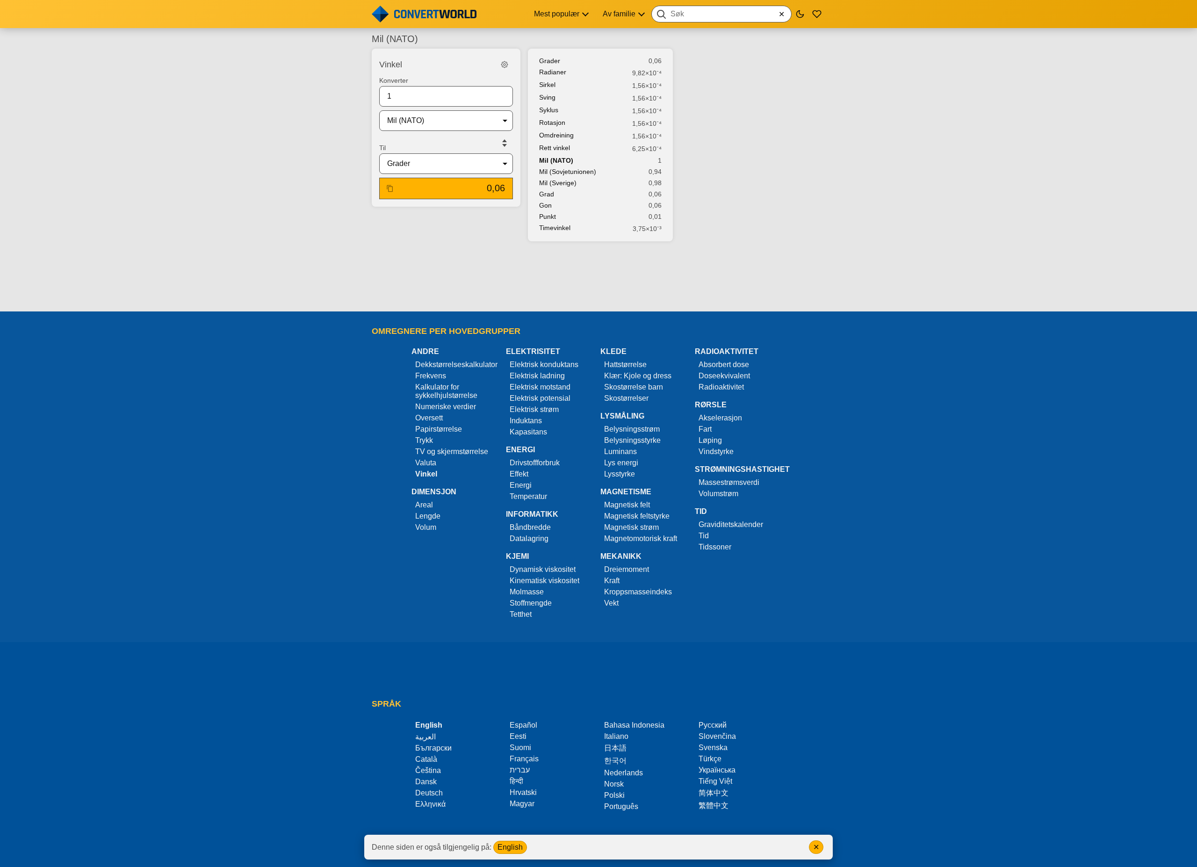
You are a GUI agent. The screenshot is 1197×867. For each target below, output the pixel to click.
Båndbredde (530, 527)
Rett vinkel (554, 148)
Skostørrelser (626, 398)
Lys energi (621, 463)
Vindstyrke (716, 451)
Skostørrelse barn (633, 387)
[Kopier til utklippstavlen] (390, 188)
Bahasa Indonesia (634, 725)
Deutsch (429, 793)
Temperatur (528, 496)
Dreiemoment (626, 569)
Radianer (552, 72)
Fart (705, 429)
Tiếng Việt (715, 781)
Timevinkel (554, 227)
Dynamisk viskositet (543, 569)
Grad (546, 194)
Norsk (614, 784)
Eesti (518, 736)
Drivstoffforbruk (535, 463)
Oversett (429, 418)
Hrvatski (523, 792)
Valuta (425, 463)
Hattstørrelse (625, 364)
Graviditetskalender (731, 524)
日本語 (615, 748)
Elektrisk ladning (537, 376)
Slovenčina (717, 736)
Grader (549, 61)
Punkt (547, 216)
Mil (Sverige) (558, 183)
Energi (521, 485)
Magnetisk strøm (631, 527)
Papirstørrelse (438, 429)
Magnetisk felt (627, 505)
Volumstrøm (718, 494)
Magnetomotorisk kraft (640, 538)
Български (433, 748)
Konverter (393, 80)
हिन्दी (516, 781)
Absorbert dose (724, 364)
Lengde (427, 516)
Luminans (620, 451)
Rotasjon (552, 122)
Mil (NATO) (556, 160)
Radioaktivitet (721, 387)
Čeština (428, 770)
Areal (424, 505)
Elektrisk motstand (540, 387)
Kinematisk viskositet (544, 581)
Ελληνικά (430, 804)
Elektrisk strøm (534, 409)
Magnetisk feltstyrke (637, 516)
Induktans (526, 421)
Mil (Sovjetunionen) (567, 171)
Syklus (548, 110)
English (510, 847)
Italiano (616, 736)
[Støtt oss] (816, 14)
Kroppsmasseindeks (638, 592)
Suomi (520, 747)
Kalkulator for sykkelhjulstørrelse (446, 391)
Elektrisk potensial (540, 398)
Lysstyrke (619, 474)
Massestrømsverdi (729, 482)
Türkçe (710, 759)
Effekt (519, 474)
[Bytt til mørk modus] (800, 14)
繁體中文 (713, 805)
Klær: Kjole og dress (637, 376)
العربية (425, 737)
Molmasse (527, 592)
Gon (545, 205)
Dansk (426, 782)
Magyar (522, 804)
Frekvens (430, 376)
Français (524, 759)
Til (382, 148)
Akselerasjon (720, 418)
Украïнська (717, 770)
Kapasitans (528, 432)
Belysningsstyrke (632, 440)
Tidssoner (715, 547)
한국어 (615, 761)
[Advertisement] (598, 277)
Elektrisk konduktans (544, 364)
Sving (547, 97)
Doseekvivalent (724, 376)
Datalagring (529, 538)
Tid (704, 536)
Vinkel (426, 474)
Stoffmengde (531, 603)
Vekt (611, 603)
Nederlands (623, 773)
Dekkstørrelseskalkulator (456, 364)
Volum (425, 527)
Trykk (424, 440)
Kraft (612, 581)
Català (426, 759)
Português (621, 806)
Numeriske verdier (445, 407)
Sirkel (547, 84)
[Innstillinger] (504, 64)
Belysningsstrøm (632, 429)
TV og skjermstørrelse (451, 451)
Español (523, 725)
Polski (614, 795)
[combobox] (721, 14)
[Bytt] (504, 143)
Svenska (713, 747)
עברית (520, 770)
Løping (710, 440)
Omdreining (556, 135)
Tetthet (521, 614)
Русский (713, 725)
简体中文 (713, 793)
